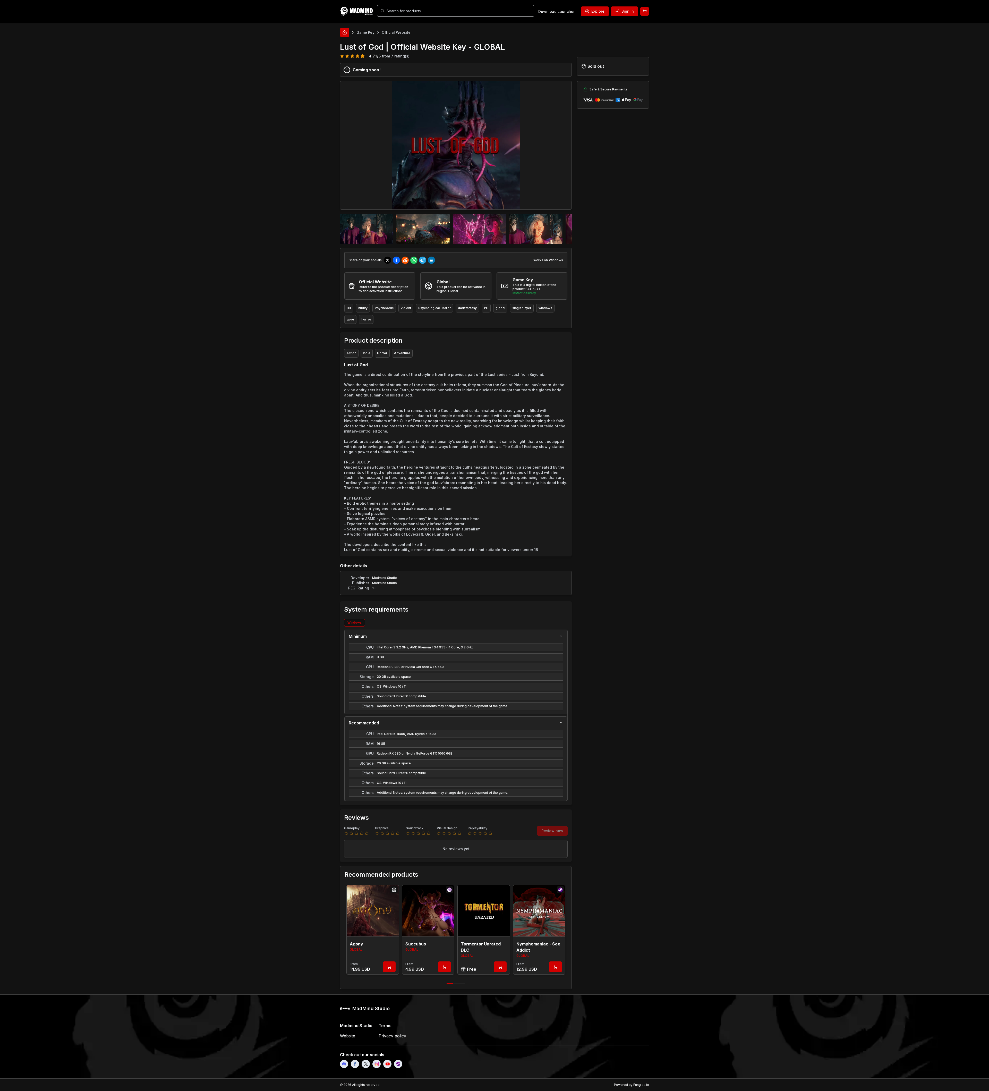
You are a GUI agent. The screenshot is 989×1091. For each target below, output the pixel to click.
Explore (597, 11)
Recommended (364, 722)
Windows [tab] (354, 622)
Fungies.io (641, 1085)
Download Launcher (556, 11)
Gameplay (352, 828)
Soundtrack (414, 828)
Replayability (477, 828)
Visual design (447, 828)
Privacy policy (392, 1035)
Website (347, 1035)
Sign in (627, 11)
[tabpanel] (456, 715)
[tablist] (456, 623)
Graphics (382, 828)
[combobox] (459, 10)
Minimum (358, 636)
